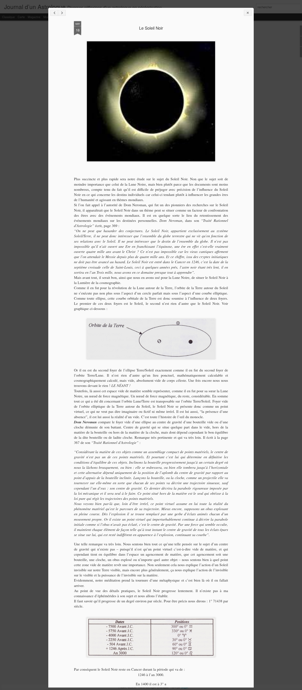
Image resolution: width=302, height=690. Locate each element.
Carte (21, 17)
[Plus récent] (54, 13)
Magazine (34, 17)
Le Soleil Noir (151, 28)
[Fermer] (248, 13)
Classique (8, 17)
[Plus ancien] (62, 13)
